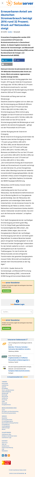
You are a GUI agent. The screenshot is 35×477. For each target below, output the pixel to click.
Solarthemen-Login (6, 437)
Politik (3, 401)
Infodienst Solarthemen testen (9, 436)
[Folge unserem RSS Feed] (9, 456)
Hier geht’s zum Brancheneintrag (10, 411)
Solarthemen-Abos (6, 434)
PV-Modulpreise (6, 424)
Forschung (4, 400)
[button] (7, 60)
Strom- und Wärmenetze (8, 390)
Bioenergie (4, 395)
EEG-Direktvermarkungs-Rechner (10, 423)
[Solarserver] (19, 3)
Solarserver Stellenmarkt (17, 340)
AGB (3, 449)
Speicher (4, 387)
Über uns (4, 444)
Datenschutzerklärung (7, 447)
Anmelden (6, 291)
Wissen (3, 429)
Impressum (5, 442)
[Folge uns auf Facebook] (6, 456)
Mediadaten (5, 451)
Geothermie (5, 398)
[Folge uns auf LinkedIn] (3, 456)
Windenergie (5, 393)
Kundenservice (5, 446)
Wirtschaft (17, 32)
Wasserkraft (5, 396)
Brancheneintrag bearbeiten (9, 413)
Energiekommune (6, 404)
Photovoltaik (5, 383)
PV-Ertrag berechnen (7, 419)
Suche (3, 410)
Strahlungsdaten (6, 426)
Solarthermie (5, 385)
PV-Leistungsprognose (7, 421)
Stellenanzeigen (6, 428)
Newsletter (4, 418)
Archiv (10, 32)
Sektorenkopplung (6, 391)
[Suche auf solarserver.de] (31, 311)
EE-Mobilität (5, 388)
